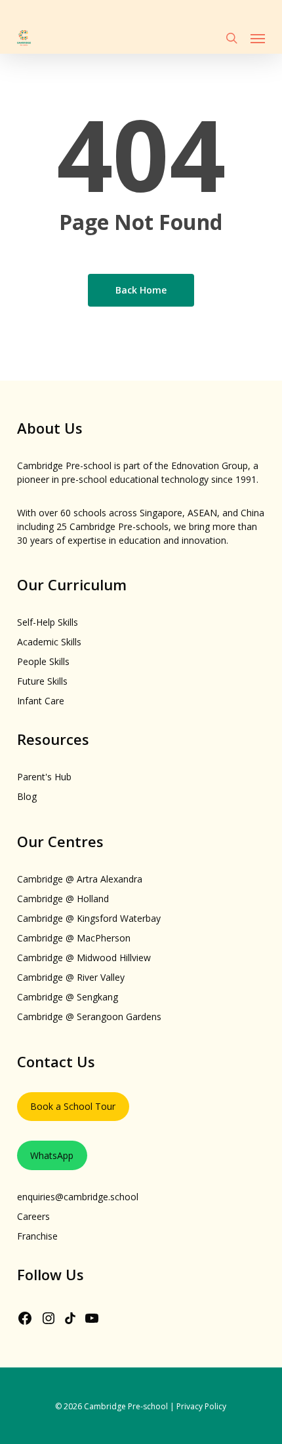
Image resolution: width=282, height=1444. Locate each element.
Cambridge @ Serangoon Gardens (89, 1016)
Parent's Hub (44, 776)
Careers (33, 1216)
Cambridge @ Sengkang (67, 997)
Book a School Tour (72, 1106)
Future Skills (42, 681)
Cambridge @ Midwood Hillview (84, 957)
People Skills (43, 661)
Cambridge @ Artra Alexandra (79, 879)
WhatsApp (51, 1155)
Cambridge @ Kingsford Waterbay (89, 918)
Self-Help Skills (47, 622)
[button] (258, 38)
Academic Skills (49, 642)
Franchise (37, 1236)
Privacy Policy (201, 1406)
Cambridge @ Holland (63, 898)
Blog (27, 796)
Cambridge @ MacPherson (74, 938)
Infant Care (40, 700)
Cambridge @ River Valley (71, 977)
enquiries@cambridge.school (77, 1196)
